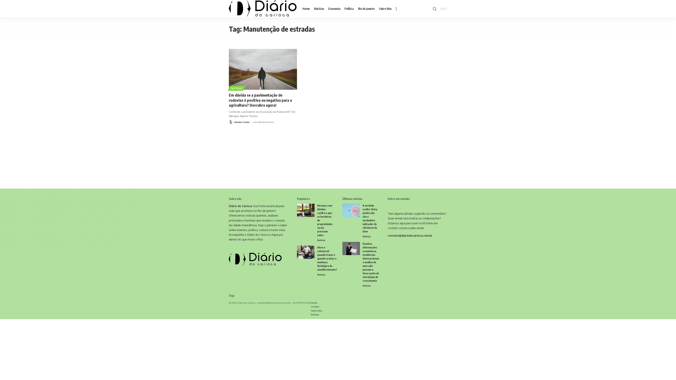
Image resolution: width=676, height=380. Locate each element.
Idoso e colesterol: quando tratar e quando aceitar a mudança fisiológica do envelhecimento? (327, 258)
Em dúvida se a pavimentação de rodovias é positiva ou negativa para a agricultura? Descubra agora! (260, 100)
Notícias (236, 88)
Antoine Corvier (242, 122)
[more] (396, 9)
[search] (434, 9)
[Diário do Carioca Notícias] (263, 9)
